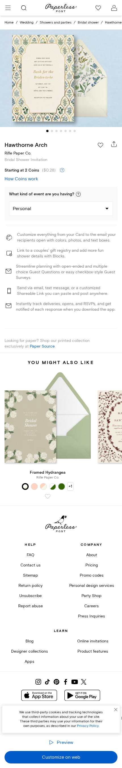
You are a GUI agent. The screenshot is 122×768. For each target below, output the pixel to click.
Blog (29, 641)
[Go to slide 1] (47, 131)
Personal (22, 208)
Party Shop (91, 595)
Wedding (26, 22)
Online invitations (92, 641)
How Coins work (21, 179)
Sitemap (30, 575)
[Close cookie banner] (115, 709)
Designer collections (29, 651)
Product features (92, 651)
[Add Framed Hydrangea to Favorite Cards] (47, 496)
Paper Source (42, 346)
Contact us (30, 565)
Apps (29, 661)
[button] (78, 194)
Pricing (91, 565)
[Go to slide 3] (56, 131)
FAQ (30, 555)
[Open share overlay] (114, 144)
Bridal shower (88, 22)
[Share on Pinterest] (56, 682)
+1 (70, 486)
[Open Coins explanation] (62, 170)
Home (9, 22)
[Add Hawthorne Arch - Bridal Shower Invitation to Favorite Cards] (100, 145)
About (91, 555)
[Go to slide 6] (70, 131)
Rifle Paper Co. (18, 153)
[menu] (8, 8)
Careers (91, 606)
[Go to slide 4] (61, 131)
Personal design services (91, 585)
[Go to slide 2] (52, 131)
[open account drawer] (114, 8)
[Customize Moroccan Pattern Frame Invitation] (61, 78)
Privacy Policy (87, 726)
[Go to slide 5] (65, 131)
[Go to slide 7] (74, 131)
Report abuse (30, 606)
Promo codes (92, 575)
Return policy (30, 585)
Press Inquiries (91, 616)
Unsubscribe (30, 595)
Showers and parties (55, 22)
